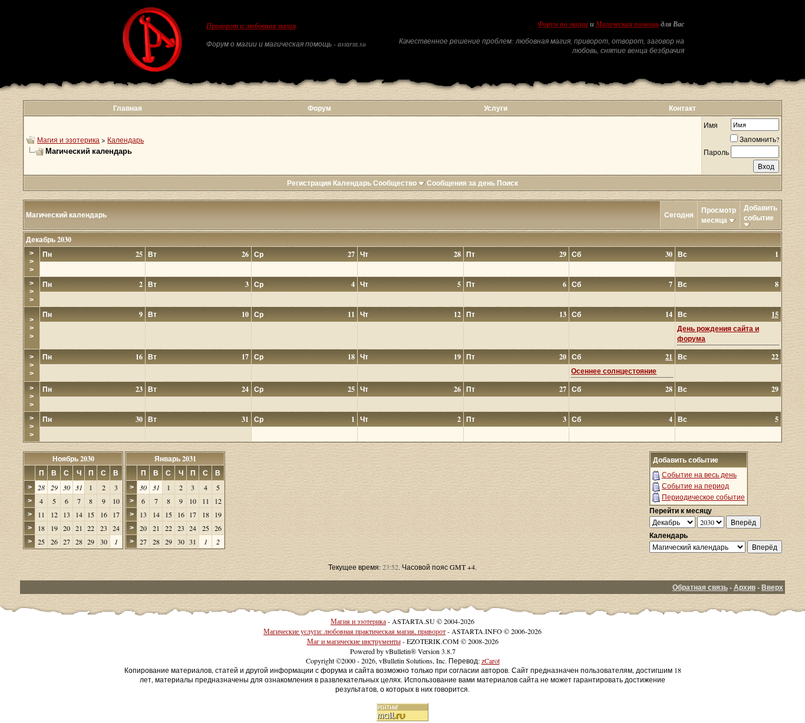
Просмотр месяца (718, 215)
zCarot (490, 660)
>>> (31, 261)
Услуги (495, 108)
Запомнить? (759, 139)
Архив (744, 587)
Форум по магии (562, 24)
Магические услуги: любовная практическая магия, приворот (354, 631)
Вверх (772, 587)
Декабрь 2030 (48, 240)
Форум (319, 108)
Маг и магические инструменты (354, 641)
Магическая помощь (627, 24)
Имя (711, 125)
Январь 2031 (175, 459)
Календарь (125, 139)
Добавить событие (760, 213)
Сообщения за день (461, 183)
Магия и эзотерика (68, 139)
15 (774, 314)
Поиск (507, 183)
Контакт (682, 108)
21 (668, 357)
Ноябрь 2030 (73, 459)
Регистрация (309, 183)
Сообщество (395, 183)
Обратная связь (700, 587)
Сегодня (679, 215)
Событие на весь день (699, 474)
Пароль (716, 152)
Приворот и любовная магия (251, 26)
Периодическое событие (703, 496)
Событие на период (695, 485)
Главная (127, 108)
